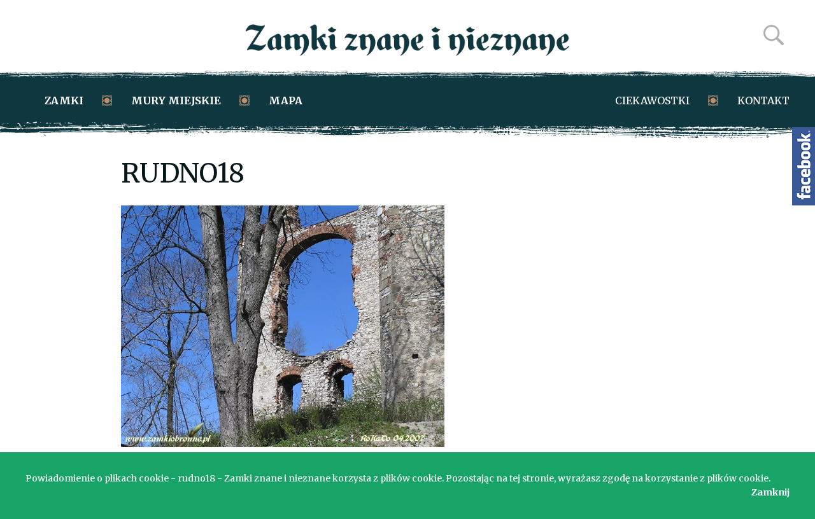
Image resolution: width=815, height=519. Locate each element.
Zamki (64, 100)
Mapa (285, 100)
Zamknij (770, 492)
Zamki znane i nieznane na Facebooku (803, 166)
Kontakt (763, 100)
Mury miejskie (176, 100)
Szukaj (774, 35)
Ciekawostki (652, 100)
